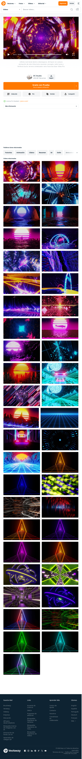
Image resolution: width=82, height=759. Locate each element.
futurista (8, 152)
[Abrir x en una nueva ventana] (42, 750)
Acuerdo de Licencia (31, 705)
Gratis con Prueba (41, 86)
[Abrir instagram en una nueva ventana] (28, 750)
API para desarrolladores (9, 721)
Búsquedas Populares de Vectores (31, 719)
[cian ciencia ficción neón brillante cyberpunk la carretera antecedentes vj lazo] (60, 641)
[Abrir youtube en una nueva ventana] (45, 750)
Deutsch (72, 714)
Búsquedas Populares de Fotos (31, 726)
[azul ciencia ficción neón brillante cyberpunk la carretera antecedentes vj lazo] (21, 484)
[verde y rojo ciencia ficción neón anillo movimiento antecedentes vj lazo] (60, 618)
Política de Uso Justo (68, 754)
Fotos (21, 3)
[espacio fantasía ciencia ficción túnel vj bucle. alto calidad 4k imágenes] (60, 439)
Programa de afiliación (31, 713)
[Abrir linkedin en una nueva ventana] (32, 750)
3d (51, 152)
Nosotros (51, 713)
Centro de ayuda (51, 705)
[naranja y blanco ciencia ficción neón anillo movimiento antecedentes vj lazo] (21, 506)
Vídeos (30, 3)
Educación (7, 717)
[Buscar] (71, 9)
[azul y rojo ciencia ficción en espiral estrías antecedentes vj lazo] (60, 506)
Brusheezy (7, 705)
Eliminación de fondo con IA (8, 733)
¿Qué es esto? (24, 101)
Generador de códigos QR (8, 737)
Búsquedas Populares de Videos (31, 733)
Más (71, 720)
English (72, 705)
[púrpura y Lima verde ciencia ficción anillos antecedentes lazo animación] (60, 596)
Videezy (6, 711)
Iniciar (72, 3)
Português (73, 711)
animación (20, 152)
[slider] (43, 54)
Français (73, 717)
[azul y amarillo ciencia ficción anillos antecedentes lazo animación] (21, 573)
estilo (59, 152)
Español (72, 708)
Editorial (41, 3)
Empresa (6, 714)
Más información (10, 105)
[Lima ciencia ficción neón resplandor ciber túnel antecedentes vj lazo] (60, 573)
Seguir (51, 78)
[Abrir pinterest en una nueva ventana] (35, 750)
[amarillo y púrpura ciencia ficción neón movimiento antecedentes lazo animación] (60, 484)
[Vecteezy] (3, 3)
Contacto (51, 709)
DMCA (29, 709)
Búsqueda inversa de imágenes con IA (9, 727)
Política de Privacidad (70, 752)
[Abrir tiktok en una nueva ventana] (39, 750)
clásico (31, 152)
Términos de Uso (71, 751)
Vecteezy (6, 708)
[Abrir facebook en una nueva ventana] (25, 750)
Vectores (10, 3)
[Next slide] (73, 151)
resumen (42, 152)
